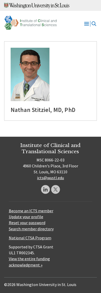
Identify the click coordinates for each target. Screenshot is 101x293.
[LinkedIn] (45, 189)
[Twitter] (55, 189)
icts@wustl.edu (50, 177)
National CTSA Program (30, 237)
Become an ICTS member (31, 210)
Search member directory (31, 228)
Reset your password (27, 222)
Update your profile (26, 216)
